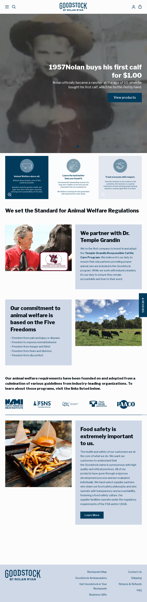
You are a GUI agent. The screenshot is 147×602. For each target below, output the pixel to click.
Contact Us (135, 572)
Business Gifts (98, 594)
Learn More (92, 515)
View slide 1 (77, 146)
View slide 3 (97, 146)
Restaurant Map (97, 572)
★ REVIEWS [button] (143, 305)
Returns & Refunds (130, 584)
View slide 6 (127, 146)
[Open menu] (4, 7)
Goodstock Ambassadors (91, 578)
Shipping (136, 578)
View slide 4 (107, 146)
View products (125, 97)
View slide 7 (137, 146)
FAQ (139, 590)
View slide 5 (117, 146)
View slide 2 (87, 146)
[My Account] (132, 7)
